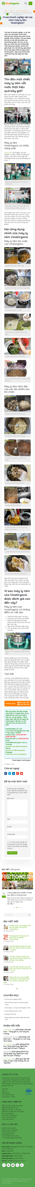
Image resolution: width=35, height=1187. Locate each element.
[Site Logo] (10, 3)
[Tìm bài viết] (29, 915)
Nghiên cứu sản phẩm (9, 1128)
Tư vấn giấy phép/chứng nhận (12, 1138)
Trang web (11, 834)
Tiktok (22, 1165)
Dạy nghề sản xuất (8, 1134)
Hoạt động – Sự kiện (8, 1097)
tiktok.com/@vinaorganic (15, 750)
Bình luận (10, 798)
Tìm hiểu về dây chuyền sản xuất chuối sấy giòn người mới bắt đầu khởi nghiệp (20, 958)
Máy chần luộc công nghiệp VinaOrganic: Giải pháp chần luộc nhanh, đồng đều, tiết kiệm (17, 979)
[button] (25, 3)
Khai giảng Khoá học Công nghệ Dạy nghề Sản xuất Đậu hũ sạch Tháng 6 (16, 1046)
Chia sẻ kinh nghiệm (11, 999)
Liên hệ (4, 1091)
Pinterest (8, 1165)
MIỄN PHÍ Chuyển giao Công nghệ (13, 1111)
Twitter (9, 773)
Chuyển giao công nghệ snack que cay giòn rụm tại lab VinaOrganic (20, 927)
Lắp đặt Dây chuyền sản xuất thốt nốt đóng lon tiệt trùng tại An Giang (20, 948)
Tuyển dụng (5, 1093)
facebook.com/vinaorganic (16, 754)
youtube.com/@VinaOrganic (16, 746)
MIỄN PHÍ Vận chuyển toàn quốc (12, 1105)
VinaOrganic (8, 1030)
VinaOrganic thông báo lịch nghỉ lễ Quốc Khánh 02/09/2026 (19, 937)
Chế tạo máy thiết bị (8, 1132)
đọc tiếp (10, 904)
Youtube (13, 1165)
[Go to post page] (17, 880)
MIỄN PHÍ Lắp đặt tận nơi (10, 1107)
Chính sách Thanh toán (9, 1115)
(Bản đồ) (10, 1149)
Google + (17, 773)
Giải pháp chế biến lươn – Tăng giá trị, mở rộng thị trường (17, 1032)
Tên (8, 819)
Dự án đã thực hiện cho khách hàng (16, 1002)
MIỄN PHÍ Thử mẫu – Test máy (11, 1109)
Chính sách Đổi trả (8, 1119)
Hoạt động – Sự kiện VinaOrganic (16, 1008)
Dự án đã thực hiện (8, 1095)
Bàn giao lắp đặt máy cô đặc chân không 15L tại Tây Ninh (16, 1061)
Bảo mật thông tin (8, 1113)
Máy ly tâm (8, 153)
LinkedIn (13, 773)
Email (21, 773)
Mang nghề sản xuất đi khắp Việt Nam (17, 1017)
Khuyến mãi (8, 1014)
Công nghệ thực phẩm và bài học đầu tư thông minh (19, 893)
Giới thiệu (5, 1089)
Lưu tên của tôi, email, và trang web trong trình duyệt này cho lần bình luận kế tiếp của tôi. (17, 845)
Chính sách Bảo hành (9, 1117)
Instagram (17, 1165)
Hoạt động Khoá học (11, 1011)
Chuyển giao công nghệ (9, 1130)
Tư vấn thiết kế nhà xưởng (10, 1136)
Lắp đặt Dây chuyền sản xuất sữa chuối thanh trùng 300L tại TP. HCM (20, 968)
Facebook (5, 773)
